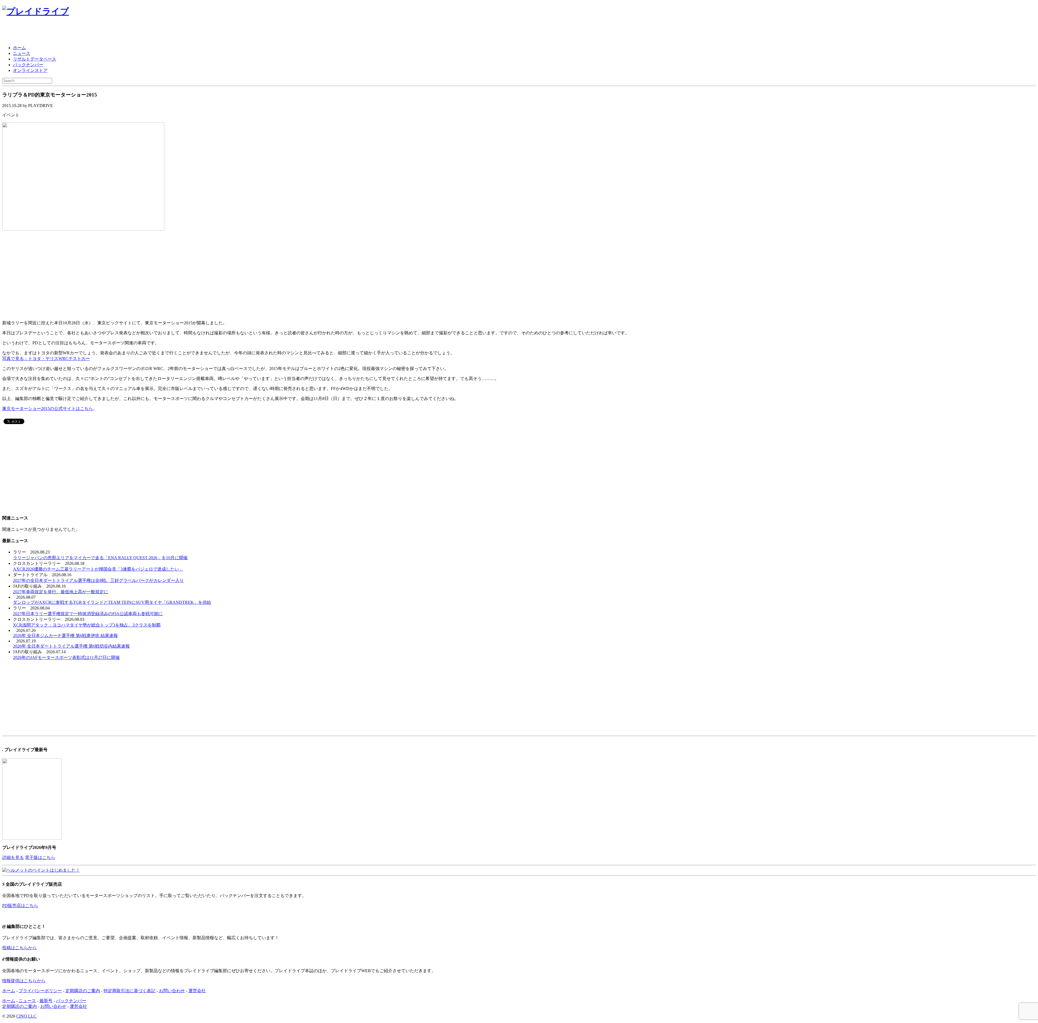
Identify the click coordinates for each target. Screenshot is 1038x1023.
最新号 (45, 1000)
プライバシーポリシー (40, 990)
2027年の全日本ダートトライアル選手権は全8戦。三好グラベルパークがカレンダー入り (98, 580)
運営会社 (197, 990)
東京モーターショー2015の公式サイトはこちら (47, 408)
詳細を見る (13, 857)
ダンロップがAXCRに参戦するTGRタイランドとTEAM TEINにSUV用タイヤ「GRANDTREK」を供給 (112, 602)
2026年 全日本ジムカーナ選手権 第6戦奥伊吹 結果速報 (65, 635)
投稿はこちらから (19, 947)
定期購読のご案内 (82, 990)
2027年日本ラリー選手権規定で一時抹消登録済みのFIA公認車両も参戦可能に (88, 613)
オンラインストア (30, 70)
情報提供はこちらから (23, 980)
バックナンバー (28, 64)
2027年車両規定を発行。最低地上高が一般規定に (60, 591)
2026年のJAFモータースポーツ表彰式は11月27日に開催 (66, 657)
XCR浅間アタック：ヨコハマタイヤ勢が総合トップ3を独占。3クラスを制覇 (87, 625)
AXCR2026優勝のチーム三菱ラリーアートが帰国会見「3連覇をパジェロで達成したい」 (98, 569)
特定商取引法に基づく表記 (129, 990)
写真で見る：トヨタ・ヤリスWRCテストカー (46, 358)
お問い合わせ (172, 990)
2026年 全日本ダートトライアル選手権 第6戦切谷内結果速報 (71, 646)
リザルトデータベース (34, 59)
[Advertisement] (65, 32)
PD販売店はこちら (20, 905)
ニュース (21, 53)
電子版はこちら (40, 857)
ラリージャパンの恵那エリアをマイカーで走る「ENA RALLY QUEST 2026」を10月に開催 (100, 557)
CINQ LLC (26, 1016)
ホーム (19, 47)
